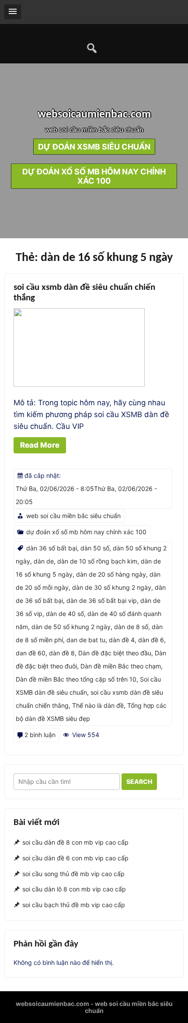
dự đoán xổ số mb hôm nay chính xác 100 (94, 176)
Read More (39, 445)
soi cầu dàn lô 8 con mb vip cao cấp (74, 889)
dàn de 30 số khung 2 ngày (111, 587)
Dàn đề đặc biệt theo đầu (114, 653)
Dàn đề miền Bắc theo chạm (120, 666)
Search (139, 781)
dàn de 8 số (131, 626)
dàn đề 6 (151, 640)
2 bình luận (40, 734)
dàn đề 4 (122, 640)
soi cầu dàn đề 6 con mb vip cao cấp (75, 858)
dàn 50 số (94, 548)
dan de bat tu (85, 640)
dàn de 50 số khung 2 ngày (71, 626)
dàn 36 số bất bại (51, 548)
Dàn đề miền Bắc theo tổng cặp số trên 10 (76, 679)
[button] (12, 11)
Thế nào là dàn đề (98, 705)
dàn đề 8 (62, 653)
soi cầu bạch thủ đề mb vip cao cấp (73, 904)
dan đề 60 (30, 653)
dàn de (44, 561)
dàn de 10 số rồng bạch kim (97, 561)
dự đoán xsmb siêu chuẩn (94, 146)
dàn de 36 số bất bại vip (101, 600)
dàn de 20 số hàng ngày (111, 574)
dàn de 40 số (65, 613)
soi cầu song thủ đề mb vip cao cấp (73, 873)
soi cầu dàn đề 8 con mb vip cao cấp (75, 842)
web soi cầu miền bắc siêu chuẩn (73, 515)
